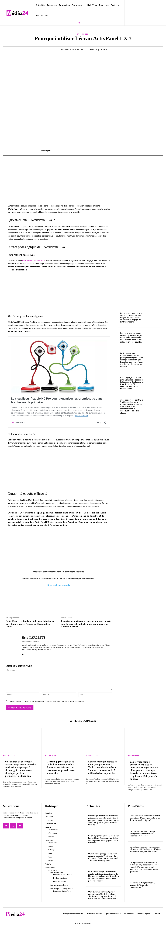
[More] (122, 150)
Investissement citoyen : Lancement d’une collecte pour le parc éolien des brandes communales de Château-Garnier (86, 624)
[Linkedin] (23, 654)
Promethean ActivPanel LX (33, 260)
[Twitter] (13, 825)
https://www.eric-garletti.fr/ (30, 642)
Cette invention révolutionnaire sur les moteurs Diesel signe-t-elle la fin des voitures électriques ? (145, 817)
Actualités (9, 755)
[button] (78, 23)
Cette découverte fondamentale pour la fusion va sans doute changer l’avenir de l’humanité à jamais (30, 624)
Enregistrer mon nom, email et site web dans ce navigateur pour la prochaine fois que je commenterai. (47, 701)
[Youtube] (20, 825)
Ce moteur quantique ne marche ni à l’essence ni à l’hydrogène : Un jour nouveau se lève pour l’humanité (145, 849)
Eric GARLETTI (76, 50)
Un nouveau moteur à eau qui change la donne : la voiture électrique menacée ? (142, 833)
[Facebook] (6, 825)
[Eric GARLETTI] (12, 645)
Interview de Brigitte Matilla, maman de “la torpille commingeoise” (142, 885)
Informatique (83, 34)
